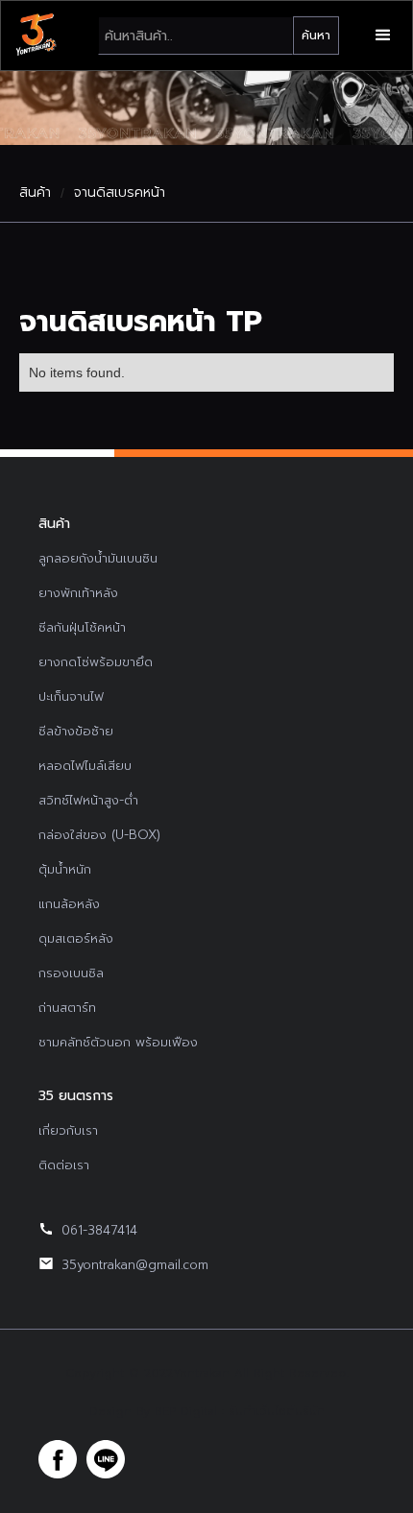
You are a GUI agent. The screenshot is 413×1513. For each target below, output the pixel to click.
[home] (35, 35)
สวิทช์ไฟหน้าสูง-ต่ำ (88, 800)
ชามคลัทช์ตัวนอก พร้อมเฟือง (118, 1042)
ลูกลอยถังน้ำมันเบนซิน (98, 558)
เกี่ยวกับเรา (68, 1130)
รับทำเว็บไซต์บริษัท (277, 1411)
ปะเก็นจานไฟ (71, 696)
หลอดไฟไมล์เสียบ (85, 765)
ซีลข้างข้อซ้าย (75, 731)
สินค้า (35, 193)
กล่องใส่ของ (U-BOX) (99, 835)
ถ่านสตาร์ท (67, 1007)
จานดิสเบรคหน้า (119, 193)
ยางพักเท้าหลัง (78, 593)
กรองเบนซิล (71, 973)
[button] (383, 35)
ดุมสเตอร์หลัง (75, 938)
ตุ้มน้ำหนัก (64, 869)
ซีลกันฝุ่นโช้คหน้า (82, 627)
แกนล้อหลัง (69, 904)
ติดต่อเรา (63, 1165)
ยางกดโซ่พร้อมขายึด (95, 662)
